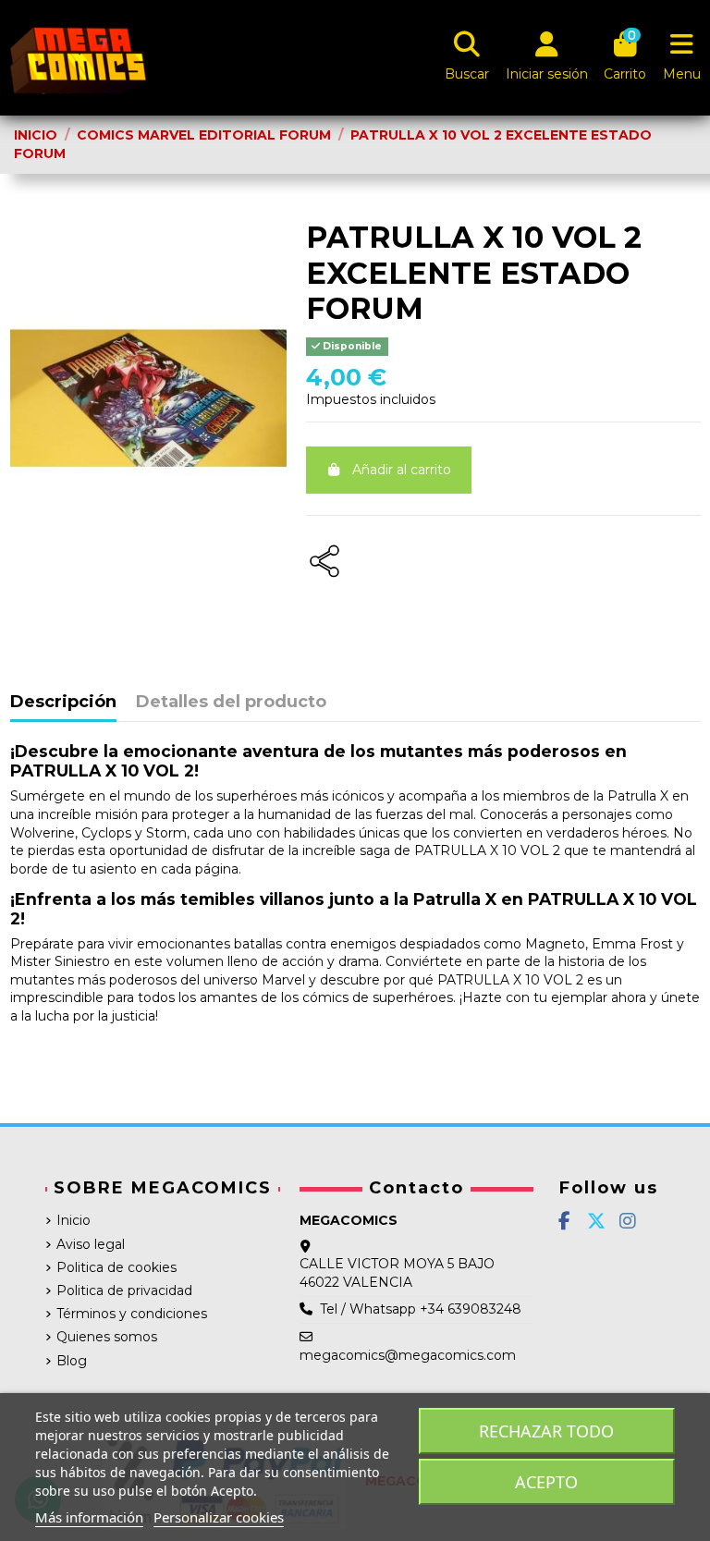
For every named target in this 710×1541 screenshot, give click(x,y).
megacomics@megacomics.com (408, 1355)
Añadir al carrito (401, 469)
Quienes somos (106, 1336)
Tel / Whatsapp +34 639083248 (420, 1309)
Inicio (73, 1220)
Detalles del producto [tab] (231, 702)
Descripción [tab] (63, 702)
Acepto (546, 1482)
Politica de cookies (116, 1267)
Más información (89, 1517)
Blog (71, 1360)
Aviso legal (90, 1244)
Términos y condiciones (131, 1313)
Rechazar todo (546, 1431)
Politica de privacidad (124, 1290)
